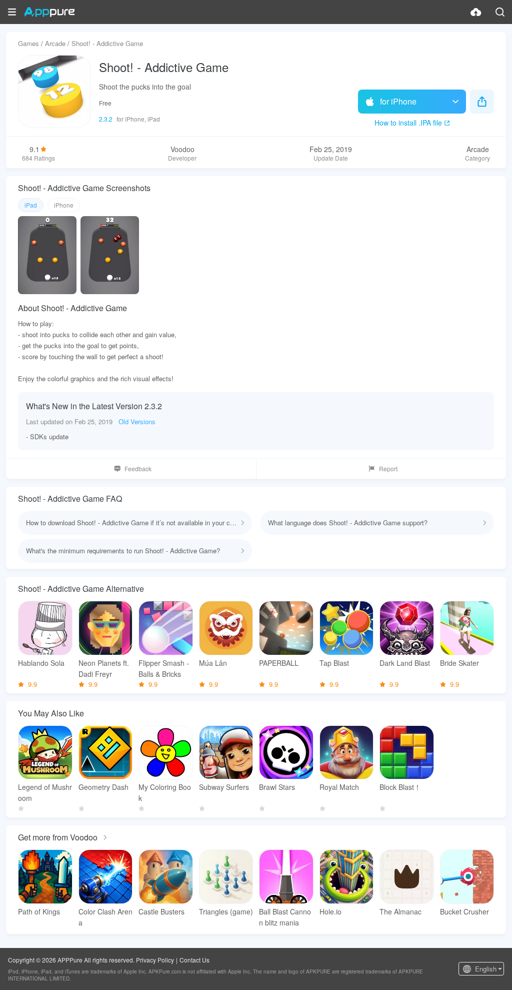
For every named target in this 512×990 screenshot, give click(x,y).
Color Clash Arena (105, 916)
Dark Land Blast (405, 663)
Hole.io (331, 911)
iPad (30, 205)
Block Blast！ (400, 787)
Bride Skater (459, 663)
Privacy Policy (155, 959)
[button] (12, 12)
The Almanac (401, 911)
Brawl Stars (277, 787)
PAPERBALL (278, 663)
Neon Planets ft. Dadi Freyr (103, 668)
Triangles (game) (226, 911)
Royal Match (339, 787)
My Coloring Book (164, 792)
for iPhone (398, 101)
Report (388, 468)
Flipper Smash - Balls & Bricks (163, 668)
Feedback (138, 468)
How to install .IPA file (408, 123)
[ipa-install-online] (476, 12)
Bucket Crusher (464, 911)
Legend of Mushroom (45, 792)
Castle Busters (161, 911)
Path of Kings (39, 911)
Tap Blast (334, 663)
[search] (500, 12)
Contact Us (195, 959)
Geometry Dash (103, 787)
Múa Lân (213, 663)
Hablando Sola (41, 663)
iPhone (64, 205)
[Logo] (49, 12)
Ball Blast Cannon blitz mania (285, 916)
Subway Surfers (224, 787)
